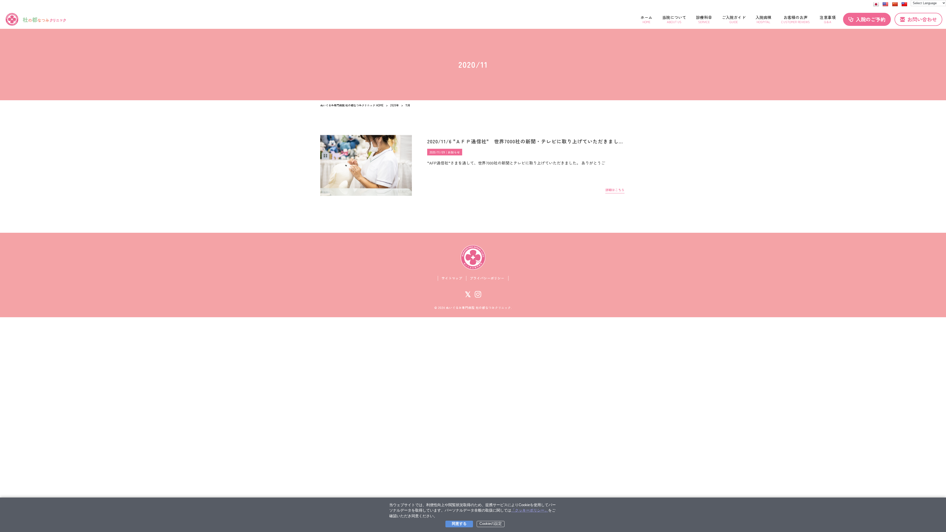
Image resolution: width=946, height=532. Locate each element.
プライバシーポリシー (487, 278)
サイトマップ (451, 278)
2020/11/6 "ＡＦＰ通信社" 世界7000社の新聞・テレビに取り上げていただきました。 (528, 141)
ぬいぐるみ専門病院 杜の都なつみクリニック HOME (352, 105)
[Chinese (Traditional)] (904, 4)
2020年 (394, 105)
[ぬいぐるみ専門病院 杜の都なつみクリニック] (36, 19)
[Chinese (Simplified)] (895, 4)
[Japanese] (876, 4)
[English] (885, 4)
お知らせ (454, 152)
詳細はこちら (615, 189)
